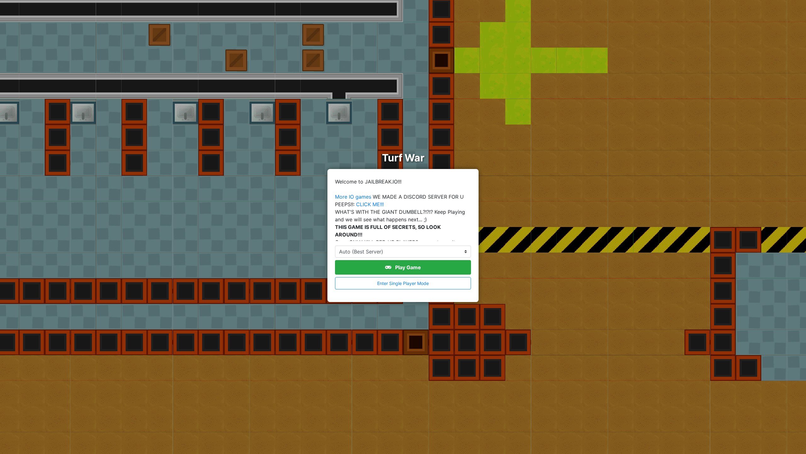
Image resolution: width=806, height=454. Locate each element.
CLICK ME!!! (370, 204)
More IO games (353, 197)
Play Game (407, 267)
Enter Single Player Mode (403, 283)
